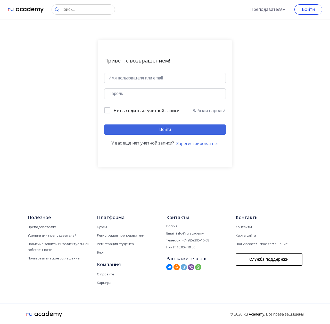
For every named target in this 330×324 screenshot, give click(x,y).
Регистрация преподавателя (121, 235)
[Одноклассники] (177, 267)
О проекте (105, 274)
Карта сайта (246, 235)
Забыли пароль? (209, 110)
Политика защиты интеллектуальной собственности (58, 246)
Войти (308, 9)
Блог (100, 252)
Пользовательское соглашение (54, 258)
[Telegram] (184, 267)
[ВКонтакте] (169, 267)
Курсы (102, 226)
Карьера (104, 282)
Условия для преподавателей (52, 235)
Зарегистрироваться (197, 143)
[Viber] (191, 267)
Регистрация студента (115, 243)
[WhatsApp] (198, 267)
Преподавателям (267, 9)
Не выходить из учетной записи (146, 110)
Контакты (244, 226)
